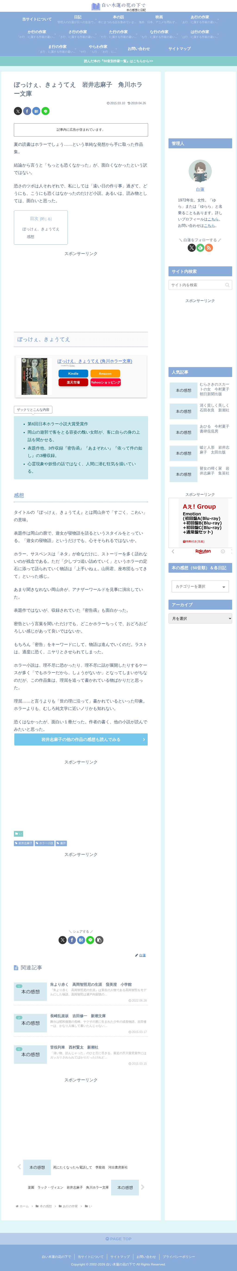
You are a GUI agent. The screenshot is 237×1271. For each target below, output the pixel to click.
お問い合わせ (146, 1257)
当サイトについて (91, 1257)
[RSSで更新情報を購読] (209, 248)
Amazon (105, 373)
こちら (213, 219)
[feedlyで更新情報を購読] (200, 248)
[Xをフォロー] (192, 248)
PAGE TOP (120, 1239)
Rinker (72, 366)
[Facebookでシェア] (27, 111)
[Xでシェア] (18, 111)
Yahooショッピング (105, 382)
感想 (30, 236)
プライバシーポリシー (179, 1257)
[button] (99, 940)
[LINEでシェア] (45, 111)
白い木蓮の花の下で (56, 1257)
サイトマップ (120, 1257)
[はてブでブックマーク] (36, 111)
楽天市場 (73, 382)
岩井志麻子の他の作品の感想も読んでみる (81, 739)
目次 (34, 218)
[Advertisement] (81, 289)
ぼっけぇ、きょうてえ (40, 229)
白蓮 (200, 189)
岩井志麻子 (25, 843)
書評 (63, 843)
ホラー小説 (46, 843)
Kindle (73, 373)
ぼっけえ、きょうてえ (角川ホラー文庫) (94, 361)
